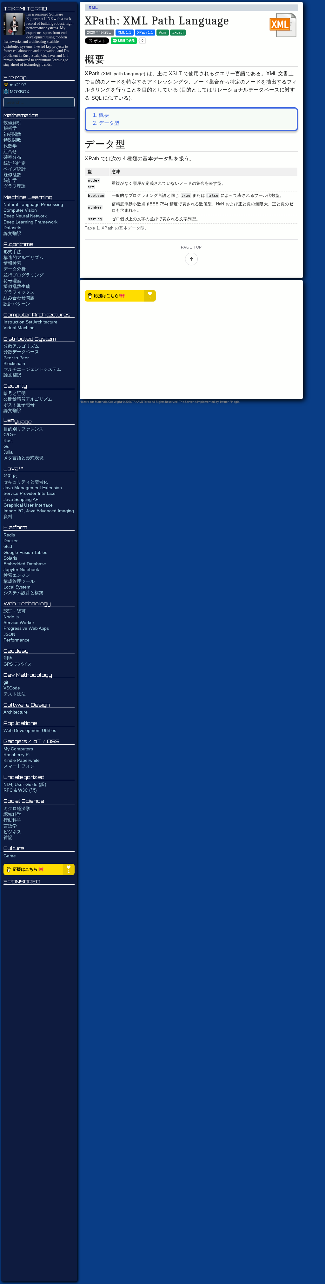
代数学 (10, 145)
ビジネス (12, 831)
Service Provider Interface (29, 493)
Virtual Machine (19, 327)
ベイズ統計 (14, 168)
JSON (9, 634)
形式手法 (12, 251)
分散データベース (21, 351)
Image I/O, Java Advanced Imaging (38, 510)
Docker (10, 540)
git (5, 682)
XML (93, 7)
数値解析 (12, 122)
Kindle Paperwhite (21, 760)
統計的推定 (14, 163)
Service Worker (18, 622)
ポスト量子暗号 (19, 404)
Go (6, 446)
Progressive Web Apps (26, 628)
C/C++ (9, 434)
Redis (9, 534)
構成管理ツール (19, 581)
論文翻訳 (12, 233)
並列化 (10, 476)
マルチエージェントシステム (32, 369)
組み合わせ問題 (19, 297)
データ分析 (14, 268)
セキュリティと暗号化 (25, 481)
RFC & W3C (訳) (20, 790)
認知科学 (12, 814)
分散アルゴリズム (21, 346)
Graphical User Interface (28, 505)
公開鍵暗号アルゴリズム (27, 399)
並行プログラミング (23, 274)
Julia (8, 452)
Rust (8, 440)
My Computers (18, 748)
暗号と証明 (14, 393)
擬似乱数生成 (16, 286)
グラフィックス (19, 292)
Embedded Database (24, 563)
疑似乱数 (12, 174)
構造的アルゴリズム (23, 257)
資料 (7, 516)
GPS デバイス (17, 664)
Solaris (10, 558)
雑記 (7, 837)
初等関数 (12, 134)
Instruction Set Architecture (30, 321)
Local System (16, 586)
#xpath (177, 32)
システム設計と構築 (23, 592)
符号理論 (12, 280)
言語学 (10, 825)
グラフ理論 (14, 186)
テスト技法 (14, 693)
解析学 (10, 128)
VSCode (11, 687)
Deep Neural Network (25, 215)
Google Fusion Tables (25, 552)
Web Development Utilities (29, 730)
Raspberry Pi (16, 754)
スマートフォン (19, 765)
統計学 (10, 180)
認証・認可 (14, 611)
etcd (7, 546)
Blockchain (14, 363)
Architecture (15, 712)
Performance (16, 639)
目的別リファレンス (23, 428)
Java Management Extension (32, 487)
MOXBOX (19, 91)
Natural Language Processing (33, 204)
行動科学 (12, 819)
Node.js (11, 616)
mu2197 (17, 84)
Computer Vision (20, 210)
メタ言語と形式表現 (23, 457)
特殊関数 (12, 140)
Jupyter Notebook (21, 569)
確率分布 (12, 157)
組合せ (10, 151)
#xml (163, 32)
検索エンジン (16, 575)
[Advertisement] (39, 1083)
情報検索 (12, 263)
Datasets (12, 227)
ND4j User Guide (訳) (24, 784)
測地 (7, 658)
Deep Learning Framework (30, 221)
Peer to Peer (16, 357)
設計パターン (16, 303)
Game (9, 855)
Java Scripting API (21, 499)
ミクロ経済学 (16, 808)
